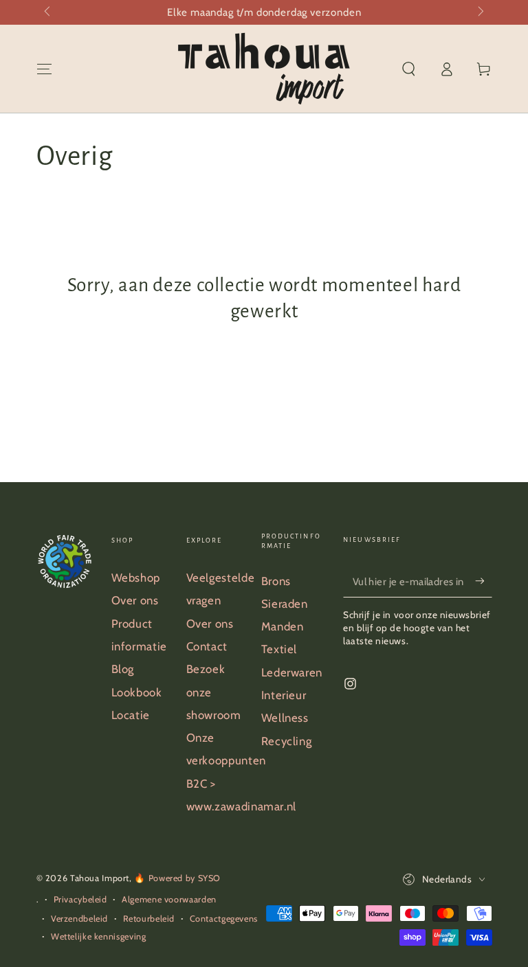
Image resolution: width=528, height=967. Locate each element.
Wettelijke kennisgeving (98, 936)
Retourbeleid (149, 918)
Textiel (279, 649)
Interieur (284, 695)
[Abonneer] (483, 581)
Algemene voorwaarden (169, 899)
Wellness (285, 718)
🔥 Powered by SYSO (177, 878)
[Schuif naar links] (48, 12)
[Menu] (44, 68)
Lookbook (136, 692)
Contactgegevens (224, 918)
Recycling (286, 741)
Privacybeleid (80, 899)
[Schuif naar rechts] (480, 12)
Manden (282, 626)
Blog (123, 669)
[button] (409, 68)
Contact (207, 646)
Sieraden (284, 604)
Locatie (130, 715)
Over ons (135, 600)
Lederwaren (291, 672)
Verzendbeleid (79, 918)
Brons (276, 581)
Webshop (135, 577)
